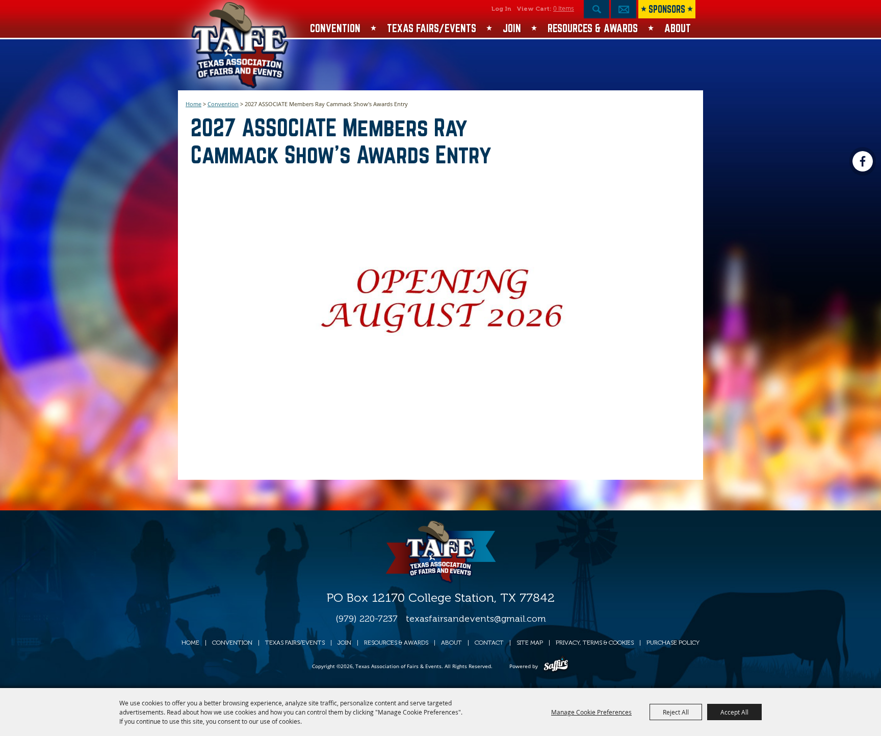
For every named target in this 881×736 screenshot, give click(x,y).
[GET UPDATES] (623, 11)
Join (512, 28)
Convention (335, 28)
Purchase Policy (672, 642)
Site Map (529, 642)
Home (193, 104)
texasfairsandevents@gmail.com (476, 618)
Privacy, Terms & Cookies (595, 642)
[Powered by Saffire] (555, 666)
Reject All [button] (676, 712)
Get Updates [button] (623, 9)
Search (596, 9)
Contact (489, 642)
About (677, 28)
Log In (501, 8)
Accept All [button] (734, 712)
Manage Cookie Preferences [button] (591, 712)
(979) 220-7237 (366, 618)
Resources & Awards (593, 28)
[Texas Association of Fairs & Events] (241, 45)
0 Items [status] (563, 8)
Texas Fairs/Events (431, 28)
